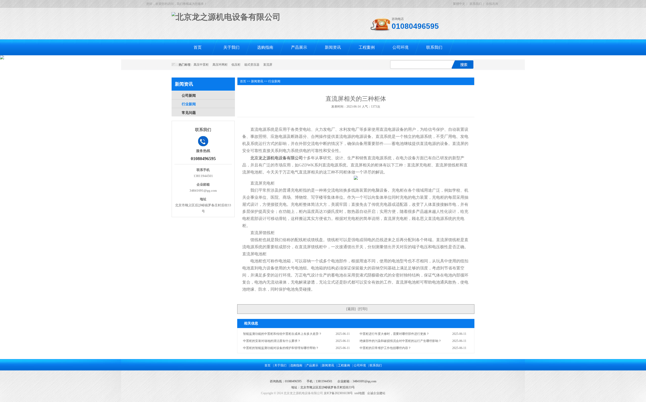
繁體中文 (459, 4)
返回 (351, 309)
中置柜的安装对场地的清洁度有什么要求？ (272, 341)
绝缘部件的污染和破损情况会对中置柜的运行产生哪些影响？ (400, 341)
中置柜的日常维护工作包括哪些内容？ (385, 348)
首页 (198, 47)
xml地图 (359, 393)
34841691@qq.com (364, 381)
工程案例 (367, 47)
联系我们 (476, 4)
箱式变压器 (251, 64)
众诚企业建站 (376, 393)
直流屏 (267, 64)
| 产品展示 (311, 365)
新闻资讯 (333, 47)
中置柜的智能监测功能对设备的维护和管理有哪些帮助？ (281, 348)
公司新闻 (189, 95)
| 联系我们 (375, 365)
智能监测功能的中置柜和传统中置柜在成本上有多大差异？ (282, 334)
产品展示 (299, 47)
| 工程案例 (343, 365)
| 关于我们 (279, 365)
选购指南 (265, 47)
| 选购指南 (295, 365)
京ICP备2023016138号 (338, 393)
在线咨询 (492, 4)
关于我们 (231, 47)
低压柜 (235, 64)
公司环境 (400, 47)
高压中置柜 (201, 64)
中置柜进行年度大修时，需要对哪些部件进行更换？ (394, 334)
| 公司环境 (359, 365)
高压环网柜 (220, 64)
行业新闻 (189, 104)
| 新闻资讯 (327, 365)
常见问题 (189, 113)
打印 (362, 309)
